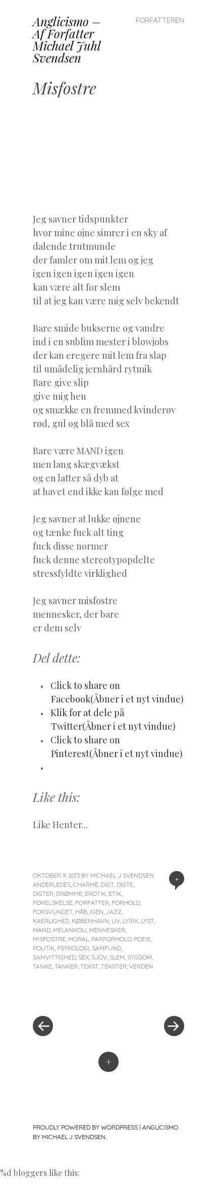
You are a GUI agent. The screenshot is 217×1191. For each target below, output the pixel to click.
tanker (66, 966)
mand (41, 930)
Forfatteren (160, 20)
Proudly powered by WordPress (85, 1127)
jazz (114, 911)
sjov (99, 957)
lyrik (130, 921)
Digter (43, 893)
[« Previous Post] (70, 995)
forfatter (92, 902)
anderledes (52, 884)
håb (81, 911)
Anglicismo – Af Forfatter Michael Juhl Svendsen (66, 39)
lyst (147, 921)
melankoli (69, 930)
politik (44, 948)
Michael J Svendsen (122, 875)
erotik (95, 893)
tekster (114, 966)
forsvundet (53, 911)
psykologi (73, 948)
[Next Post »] (146, 995)
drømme (69, 893)
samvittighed (54, 957)
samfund (106, 948)
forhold (126, 902)
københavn (90, 921)
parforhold (111, 939)
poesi (142, 939)
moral (78, 939)
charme (85, 884)
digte (125, 884)
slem (117, 957)
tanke (42, 966)
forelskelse (53, 902)
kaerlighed (51, 921)
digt (107, 884)
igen (96, 911)
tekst (89, 966)
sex (83, 957)
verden (141, 966)
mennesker (107, 930)
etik (114, 893)
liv (116, 921)
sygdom (139, 957)
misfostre (49, 939)
